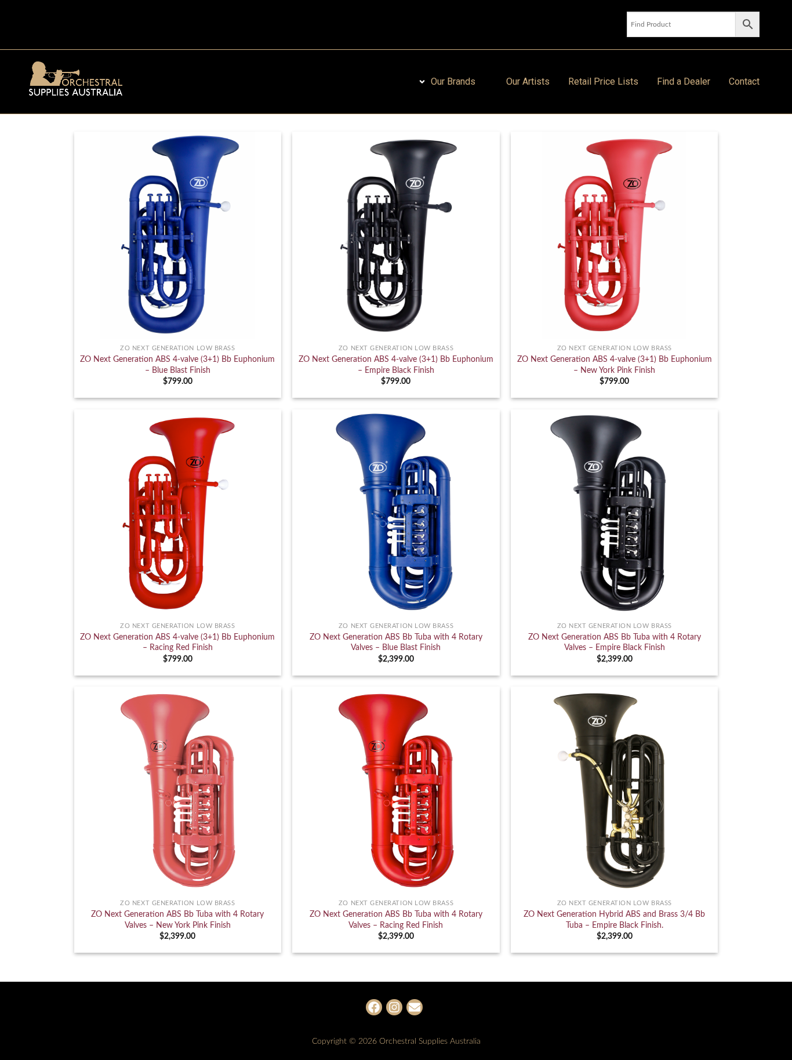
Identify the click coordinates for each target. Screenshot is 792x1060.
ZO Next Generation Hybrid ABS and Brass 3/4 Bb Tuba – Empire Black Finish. (614, 920)
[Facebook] (374, 1007)
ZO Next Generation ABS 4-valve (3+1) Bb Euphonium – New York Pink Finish (614, 365)
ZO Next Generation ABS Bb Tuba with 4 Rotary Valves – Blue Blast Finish (396, 642)
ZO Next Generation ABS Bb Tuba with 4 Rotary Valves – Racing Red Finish (396, 920)
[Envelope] (414, 1007)
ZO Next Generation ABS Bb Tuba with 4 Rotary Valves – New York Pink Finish (177, 920)
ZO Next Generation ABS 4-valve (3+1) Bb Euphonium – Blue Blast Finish (177, 365)
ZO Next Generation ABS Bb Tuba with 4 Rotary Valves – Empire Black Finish (614, 642)
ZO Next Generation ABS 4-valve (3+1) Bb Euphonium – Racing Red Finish (177, 642)
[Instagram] (394, 1007)
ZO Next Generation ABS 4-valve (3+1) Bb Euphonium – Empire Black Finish (396, 365)
